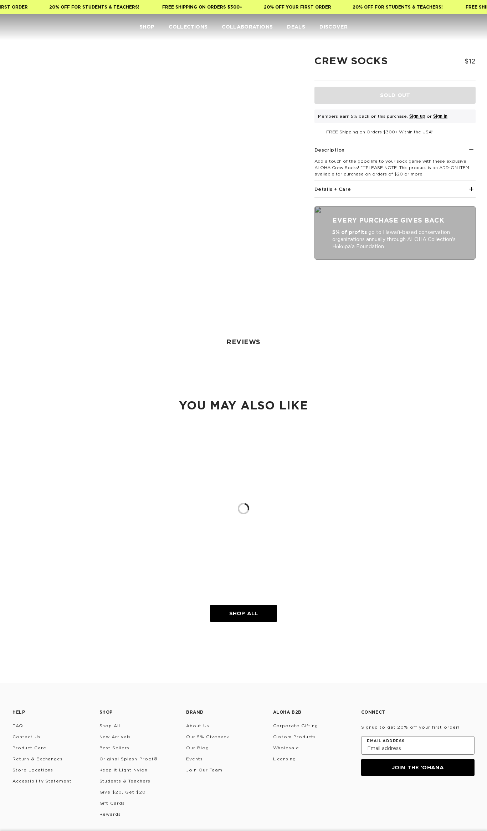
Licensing (284, 758)
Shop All (243, 613)
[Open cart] (471, 27)
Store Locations (32, 770)
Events (194, 758)
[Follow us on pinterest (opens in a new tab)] (435, 795)
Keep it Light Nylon (123, 770)
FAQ (17, 725)
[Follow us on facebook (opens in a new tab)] (400, 795)
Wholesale (286, 747)
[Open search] (428, 27)
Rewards (110, 814)
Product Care (29, 747)
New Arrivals (115, 736)
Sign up (417, 116)
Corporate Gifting (295, 725)
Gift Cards (112, 803)
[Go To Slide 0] (27, 70)
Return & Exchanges (37, 758)
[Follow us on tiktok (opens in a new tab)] (383, 795)
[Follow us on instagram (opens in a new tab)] (366, 795)
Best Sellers (114, 747)
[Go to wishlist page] (457, 27)
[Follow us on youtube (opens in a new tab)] (417, 795)
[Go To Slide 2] (27, 136)
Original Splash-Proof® (128, 758)
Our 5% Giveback (207, 736)
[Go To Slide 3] (27, 169)
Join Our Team (204, 770)
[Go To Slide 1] (27, 103)
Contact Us (26, 736)
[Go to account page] (443, 27)
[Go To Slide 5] (27, 234)
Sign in (440, 116)
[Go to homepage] (27, 27)
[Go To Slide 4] (27, 201)
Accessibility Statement (42, 781)
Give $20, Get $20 (122, 792)
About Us (197, 725)
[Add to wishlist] (286, 65)
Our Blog (197, 747)
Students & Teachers (124, 781)
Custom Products (294, 736)
